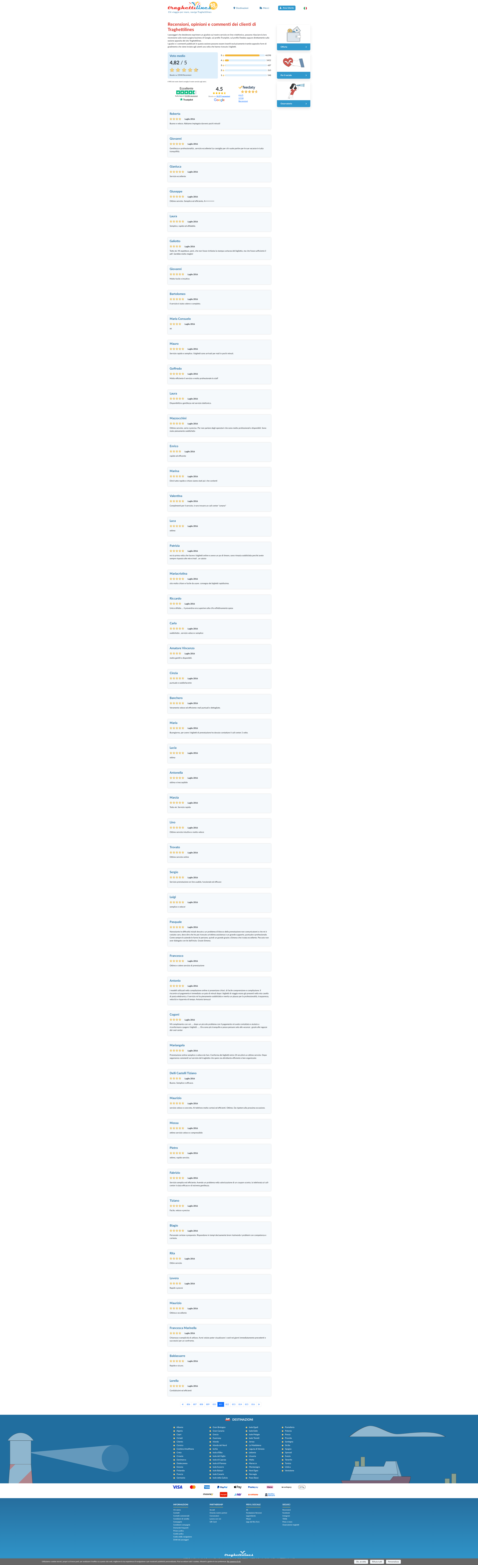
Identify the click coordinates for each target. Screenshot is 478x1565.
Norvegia (253, 1474)
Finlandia (181, 1471)
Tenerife (288, 1460)
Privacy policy (178, 1531)
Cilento (180, 1442)
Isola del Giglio (219, 1456)
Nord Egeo (253, 1471)
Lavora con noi (215, 1519)
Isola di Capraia (219, 1460)
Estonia (180, 1467)
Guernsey (217, 1438)
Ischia (215, 1449)
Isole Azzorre (218, 1467)
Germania (181, 1478)
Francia (180, 1474)
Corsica (180, 1445)
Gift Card (213, 1522)
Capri (179, 1435)
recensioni (223, 96)
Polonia (288, 1431)
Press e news (287, 1522)
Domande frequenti (180, 1528)
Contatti (176, 1513)
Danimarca (181, 1460)
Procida (288, 1438)
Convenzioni (214, 1516)
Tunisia (288, 1463)
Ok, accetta (361, 1562)
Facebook (286, 1513)
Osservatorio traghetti (290, 1525)
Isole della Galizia (220, 1478)
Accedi (212, 1510)
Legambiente (251, 1516)
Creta (179, 1453)
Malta (251, 1460)
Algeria (180, 1431)
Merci (266, 8)
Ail (247, 1510)
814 (240, 1404)
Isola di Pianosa (219, 1463)
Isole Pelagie (254, 1435)
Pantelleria (289, 1427)
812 (227, 1404)
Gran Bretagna (219, 1427)
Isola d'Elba (217, 1453)
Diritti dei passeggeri (181, 1540)
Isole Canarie (218, 1474)
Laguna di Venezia (256, 1449)
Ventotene (289, 1471)
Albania (180, 1427)
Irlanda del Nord (220, 1445)
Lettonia (252, 1453)
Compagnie (177, 1522)
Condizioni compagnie (181, 1525)
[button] (306, 8)
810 (214, 1404)
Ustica (288, 1467)
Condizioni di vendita (181, 1519)
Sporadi (288, 1453)
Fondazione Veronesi (254, 1513)
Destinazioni (242, 8)
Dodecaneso (182, 1463)
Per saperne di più (234, 1562)
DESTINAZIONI (242, 1419)
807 (195, 1404)
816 (253, 1404)
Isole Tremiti (254, 1438)
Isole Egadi (253, 1427)
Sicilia (287, 1445)
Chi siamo (177, 1510)
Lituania (252, 1456)
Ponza (287, 1435)
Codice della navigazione (182, 1537)
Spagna (288, 1449)
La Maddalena (255, 1445)
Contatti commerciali (181, 1516)
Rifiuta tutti (377, 1562)
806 (188, 1404)
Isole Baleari (218, 1471)
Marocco (253, 1463)
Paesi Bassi (254, 1478)
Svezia (288, 1456)
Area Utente (288, 8)
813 (233, 1404)
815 (246, 1404)
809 (207, 1404)
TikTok (284, 1519)
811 (220, 1404)
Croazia (180, 1456)
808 (201, 1404)
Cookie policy (178, 1534)
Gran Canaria (218, 1431)
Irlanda (216, 1442)
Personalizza (393, 1562)
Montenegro (254, 1467)
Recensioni (286, 1510)
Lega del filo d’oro (253, 1522)
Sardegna (289, 1442)
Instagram (286, 1516)
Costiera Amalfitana (185, 1449)
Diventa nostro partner (218, 1513)
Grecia (215, 1435)
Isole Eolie (253, 1431)
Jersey (251, 1442)
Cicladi (180, 1438)
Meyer (248, 1519)
